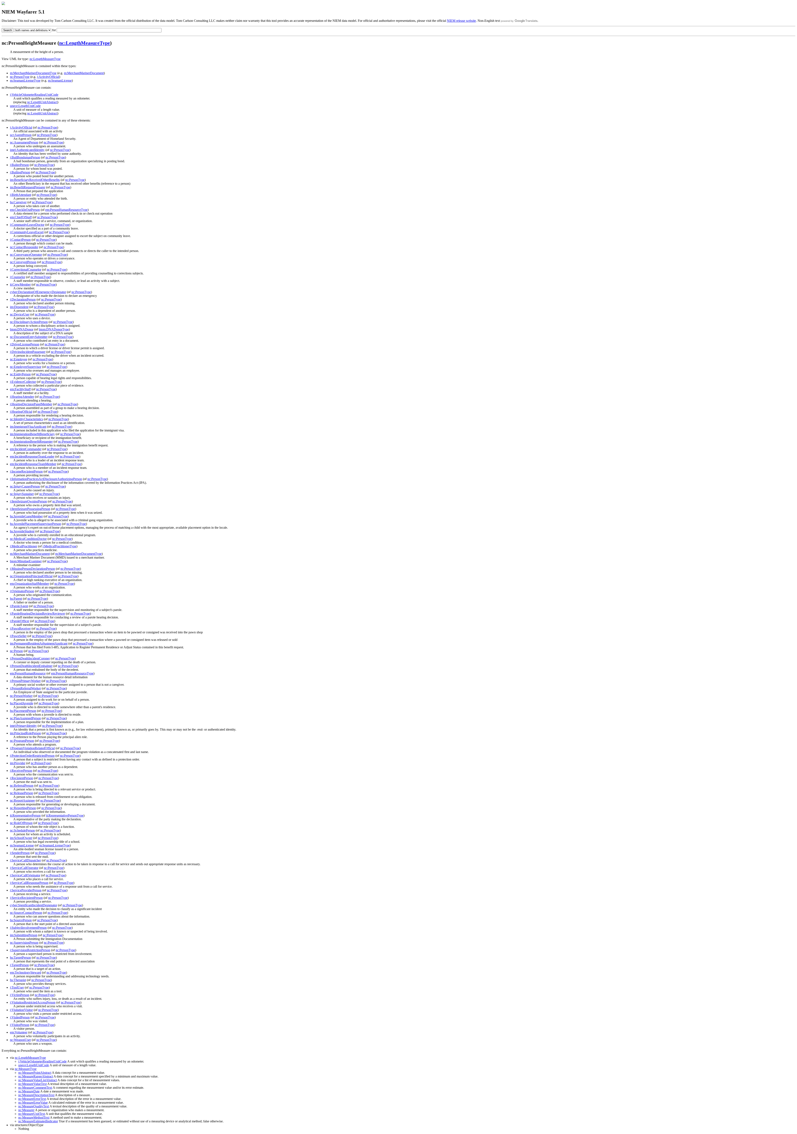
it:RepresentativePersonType (64, 815)
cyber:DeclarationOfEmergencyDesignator (38, 292)
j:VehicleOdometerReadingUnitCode (34, 94)
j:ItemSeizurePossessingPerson (30, 509)
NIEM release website (461, 20)
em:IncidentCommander (26, 449)
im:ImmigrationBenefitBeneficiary (32, 434)
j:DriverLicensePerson (24, 344)
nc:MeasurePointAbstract (34, 1072)
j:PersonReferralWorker (25, 688)
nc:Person (16, 651)
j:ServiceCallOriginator (25, 875)
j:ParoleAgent (19, 606)
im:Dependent (19, 307)
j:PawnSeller (18, 636)
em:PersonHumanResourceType (66, 209)
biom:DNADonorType (54, 329)
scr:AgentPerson (21, 135)
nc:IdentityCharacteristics (26, 419)
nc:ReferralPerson (21, 785)
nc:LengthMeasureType (84, 43)
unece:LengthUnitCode (25, 106)
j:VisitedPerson (20, 1017)
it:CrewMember (20, 284)
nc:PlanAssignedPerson (25, 718)
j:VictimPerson (19, 995)
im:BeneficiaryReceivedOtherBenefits (35, 180)
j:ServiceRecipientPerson (26, 897)
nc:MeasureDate (29, 1091)
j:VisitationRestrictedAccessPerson (32, 1002)
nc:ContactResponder (24, 247)
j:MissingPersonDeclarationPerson (32, 568)
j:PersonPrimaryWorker (25, 681)
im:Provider (17, 763)
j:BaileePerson (19, 165)
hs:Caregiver (18, 202)
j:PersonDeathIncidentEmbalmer (31, 666)
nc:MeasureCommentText (35, 1087)
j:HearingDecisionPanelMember (31, 404)
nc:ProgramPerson (22, 740)
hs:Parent (16, 598)
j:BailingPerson (20, 172)
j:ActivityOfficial (48, 77)
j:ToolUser (17, 987)
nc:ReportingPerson (23, 808)
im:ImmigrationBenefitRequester (31, 441)
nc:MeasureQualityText (33, 1106)
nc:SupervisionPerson (24, 942)
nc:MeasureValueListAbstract (37, 1080)
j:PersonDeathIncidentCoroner (30, 658)
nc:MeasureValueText (32, 1084)
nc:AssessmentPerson (24, 142)
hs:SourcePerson (21, 920)
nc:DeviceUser (19, 314)
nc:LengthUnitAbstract (42, 102)
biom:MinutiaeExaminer (26, 561)
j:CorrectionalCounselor (25, 269)
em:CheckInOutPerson (25, 209)
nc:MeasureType (26, 1069)
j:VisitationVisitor (21, 1010)
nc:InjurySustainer (22, 494)
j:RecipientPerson (21, 778)
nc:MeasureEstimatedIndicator (38, 1121)
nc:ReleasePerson (21, 793)
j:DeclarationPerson (23, 299)
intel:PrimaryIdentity (23, 725)
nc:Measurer (26, 1110)
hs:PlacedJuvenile (21, 703)
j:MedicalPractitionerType (59, 546)
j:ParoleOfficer (19, 621)
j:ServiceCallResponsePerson (29, 883)
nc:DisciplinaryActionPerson (29, 322)
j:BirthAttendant (20, 195)
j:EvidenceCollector (23, 381)
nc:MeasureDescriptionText (36, 1095)
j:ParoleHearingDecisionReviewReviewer (37, 613)
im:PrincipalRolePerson (25, 733)
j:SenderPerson (20, 853)
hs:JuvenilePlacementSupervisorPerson (35, 524)
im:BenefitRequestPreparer (27, 187)
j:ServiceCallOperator (24, 868)
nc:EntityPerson (20, 374)
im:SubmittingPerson (23, 935)
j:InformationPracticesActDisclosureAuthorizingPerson (46, 479)
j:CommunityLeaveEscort (27, 232)
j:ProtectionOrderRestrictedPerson (32, 755)
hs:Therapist (18, 980)
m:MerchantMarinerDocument (84, 73)
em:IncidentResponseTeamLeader (32, 456)
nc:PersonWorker (21, 696)
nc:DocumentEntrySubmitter (29, 337)
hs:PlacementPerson (23, 711)
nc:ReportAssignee (22, 800)
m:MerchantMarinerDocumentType (33, 73)
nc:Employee (18, 359)
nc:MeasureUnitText (31, 1114)
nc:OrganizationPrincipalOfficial (31, 576)
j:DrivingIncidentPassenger (27, 352)
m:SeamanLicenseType (25, 80)
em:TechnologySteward (25, 972)
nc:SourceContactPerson (26, 912)
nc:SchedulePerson (22, 830)
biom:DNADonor (21, 329)
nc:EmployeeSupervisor (25, 367)
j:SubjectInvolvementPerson (28, 927)
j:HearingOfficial (21, 411)
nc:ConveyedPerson (23, 262)
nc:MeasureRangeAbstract (35, 1076)
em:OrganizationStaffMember (29, 583)
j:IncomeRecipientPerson (26, 471)
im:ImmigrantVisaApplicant (28, 426)
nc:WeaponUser (20, 1040)
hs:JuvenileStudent (22, 531)
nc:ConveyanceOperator (26, 254)
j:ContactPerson (20, 239)
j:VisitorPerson (19, 1025)
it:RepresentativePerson (25, 815)
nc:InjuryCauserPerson (25, 486)
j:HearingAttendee (22, 396)
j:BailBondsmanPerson (25, 157)
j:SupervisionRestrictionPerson (30, 950)
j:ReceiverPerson (21, 770)
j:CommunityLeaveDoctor (27, 224)
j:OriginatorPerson (22, 591)
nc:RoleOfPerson (21, 823)
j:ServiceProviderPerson (26, 890)
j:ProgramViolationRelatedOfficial (32, 748)
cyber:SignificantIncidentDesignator (33, 905)
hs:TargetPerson (20, 957)
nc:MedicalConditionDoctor (28, 539)
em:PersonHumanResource (28, 673)
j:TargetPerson (19, 965)
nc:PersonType (19, 77)
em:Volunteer (18, 1032)
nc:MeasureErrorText (32, 1099)
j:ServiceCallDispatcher (25, 860)
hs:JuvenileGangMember (26, 516)
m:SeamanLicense (60, 80)
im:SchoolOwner (21, 838)
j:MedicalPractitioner (23, 546)
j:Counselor (17, 277)
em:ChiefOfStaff (21, 217)
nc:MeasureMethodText (33, 1117)
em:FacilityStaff (20, 389)
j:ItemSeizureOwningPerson (28, 501)
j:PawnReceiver (20, 628)
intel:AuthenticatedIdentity (27, 150)
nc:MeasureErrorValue (33, 1102)
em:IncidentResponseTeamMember (33, 464)
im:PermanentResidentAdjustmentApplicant (38, 643)
